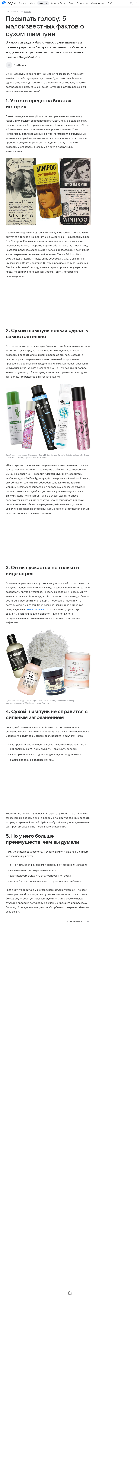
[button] (48, 192)
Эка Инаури (20, 65)
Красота (27, 11)
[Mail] (4, 3)
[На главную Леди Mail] (10, 3)
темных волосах (36, 609)
